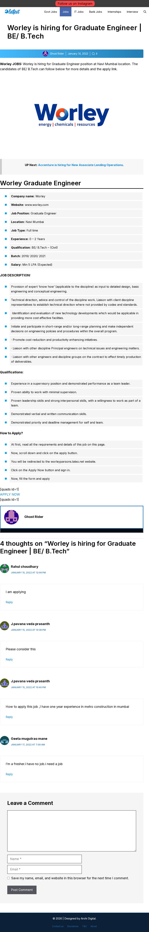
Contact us (58, 926)
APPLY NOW (10, 494)
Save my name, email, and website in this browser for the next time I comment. (70, 878)
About (93, 926)
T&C (84, 926)
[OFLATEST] (12, 11)
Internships (114, 11)
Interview (132, 11)
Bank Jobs (95, 11)
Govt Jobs (50, 11)
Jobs (66, 11)
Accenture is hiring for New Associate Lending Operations (80, 165)
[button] (145, 11)
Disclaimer (72, 926)
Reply (9, 602)
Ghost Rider (33, 517)
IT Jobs (79, 11)
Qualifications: (11, 372)
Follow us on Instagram (75, 3)
